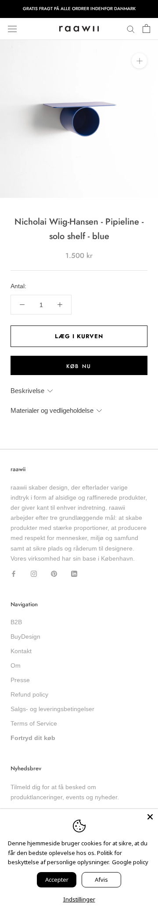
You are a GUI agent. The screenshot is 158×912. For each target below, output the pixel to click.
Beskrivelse (27, 390)
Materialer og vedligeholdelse (52, 410)
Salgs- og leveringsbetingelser (52, 708)
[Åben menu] (12, 28)
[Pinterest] (54, 574)
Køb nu (78, 366)
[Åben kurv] (146, 29)
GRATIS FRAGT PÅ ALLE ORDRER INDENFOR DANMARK (79, 8)
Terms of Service (34, 723)
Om (16, 665)
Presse (20, 679)
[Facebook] (14, 574)
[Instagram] (34, 574)
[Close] (150, 816)
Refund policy (29, 694)
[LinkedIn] (74, 574)
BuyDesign (25, 636)
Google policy (130, 862)
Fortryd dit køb (33, 737)
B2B (16, 622)
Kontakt (21, 650)
